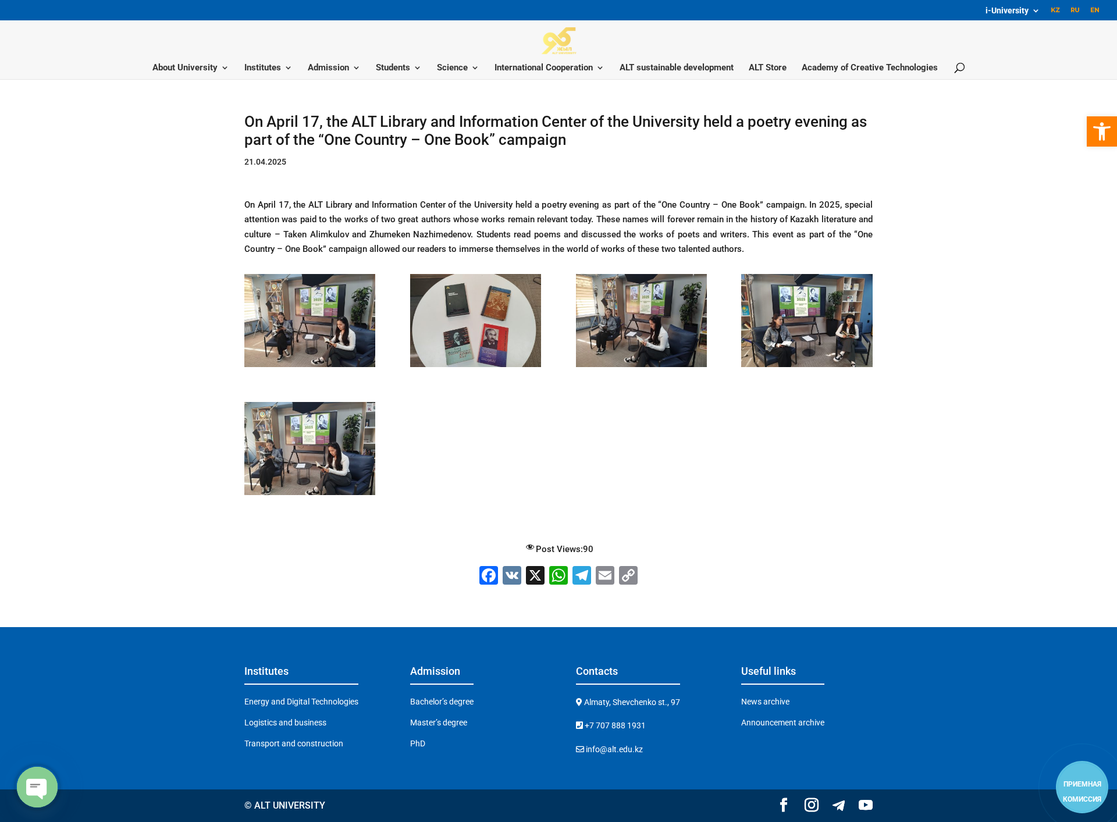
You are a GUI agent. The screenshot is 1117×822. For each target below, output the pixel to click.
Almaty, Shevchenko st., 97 (631, 702)
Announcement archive (782, 722)
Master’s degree (438, 722)
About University (185, 68)
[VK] (512, 577)
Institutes (262, 68)
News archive (765, 701)
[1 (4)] (641, 367)
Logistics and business (285, 722)
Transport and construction (293, 743)
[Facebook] (488, 577)
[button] (1102, 131)
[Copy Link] (628, 577)
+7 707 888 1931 (614, 725)
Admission (328, 68)
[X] (535, 577)
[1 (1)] (309, 495)
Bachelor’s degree (442, 701)
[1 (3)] (475, 367)
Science (452, 68)
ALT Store (768, 68)
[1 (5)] (806, 367)
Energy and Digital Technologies (301, 701)
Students (393, 68)
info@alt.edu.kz (613, 749)
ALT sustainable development (677, 68)
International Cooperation (544, 68)
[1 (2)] (309, 367)
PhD (417, 743)
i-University (1007, 10)
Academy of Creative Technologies (870, 68)
